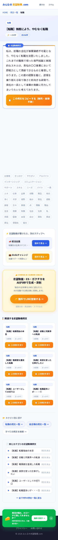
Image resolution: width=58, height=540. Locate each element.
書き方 (42, 4)
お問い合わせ (36, 528)
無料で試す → (39, 518)
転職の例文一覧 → (14, 424)
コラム (51, 4)
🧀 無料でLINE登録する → (29, 299)
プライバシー (21, 528)
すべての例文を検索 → (15, 431)
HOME (5, 12)
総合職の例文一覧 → (39, 424)
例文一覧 (14, 12)
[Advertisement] (29, 141)
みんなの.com (15, 4)
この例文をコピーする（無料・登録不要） (29, 100)
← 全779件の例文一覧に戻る (29, 497)
